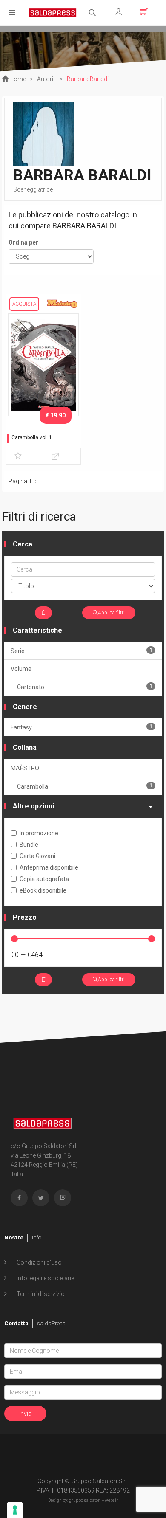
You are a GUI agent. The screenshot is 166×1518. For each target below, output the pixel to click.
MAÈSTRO (25, 768)
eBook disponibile (43, 890)
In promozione (39, 833)
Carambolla (84, 786)
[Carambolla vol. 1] (43, 364)
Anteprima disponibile (49, 867)
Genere (25, 707)
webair (111, 1500)
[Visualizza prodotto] (55, 456)
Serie (81, 650)
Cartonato (84, 686)
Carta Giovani (37, 856)
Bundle (29, 844)
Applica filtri (111, 613)
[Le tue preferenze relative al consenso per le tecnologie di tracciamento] (15, 1510)
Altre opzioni (33, 806)
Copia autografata (44, 879)
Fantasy (81, 727)
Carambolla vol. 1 (31, 437)
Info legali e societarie (44, 1278)
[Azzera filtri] (43, 612)
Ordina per (23, 242)
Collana (25, 748)
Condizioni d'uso (38, 1262)
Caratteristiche (37, 630)
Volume (21, 668)
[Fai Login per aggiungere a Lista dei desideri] (18, 456)
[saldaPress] (52, 12)
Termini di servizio (40, 1293)
